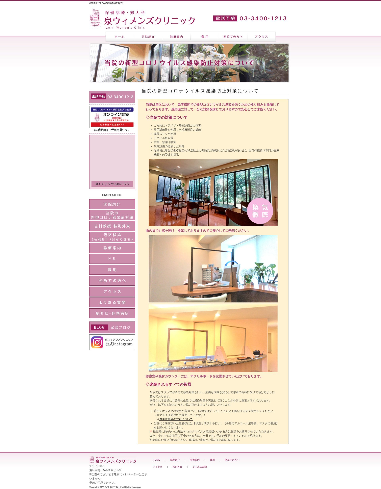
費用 (212, 459)
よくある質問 (199, 467)
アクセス (157, 467)
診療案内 (195, 459)
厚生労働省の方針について (176, 419)
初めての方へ (232, 459)
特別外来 (177, 467)
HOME (156, 459)
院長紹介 (175, 459)
